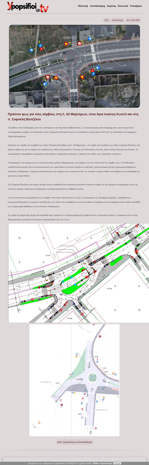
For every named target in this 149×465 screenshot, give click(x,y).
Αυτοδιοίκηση (97, 6)
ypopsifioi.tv (28, 8)
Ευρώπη (111, 6)
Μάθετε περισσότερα (102, 463)
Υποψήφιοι (136, 6)
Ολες (106, 20)
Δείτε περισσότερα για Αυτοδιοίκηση (74, 442)
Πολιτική (83, 6)
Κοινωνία (123, 6)
